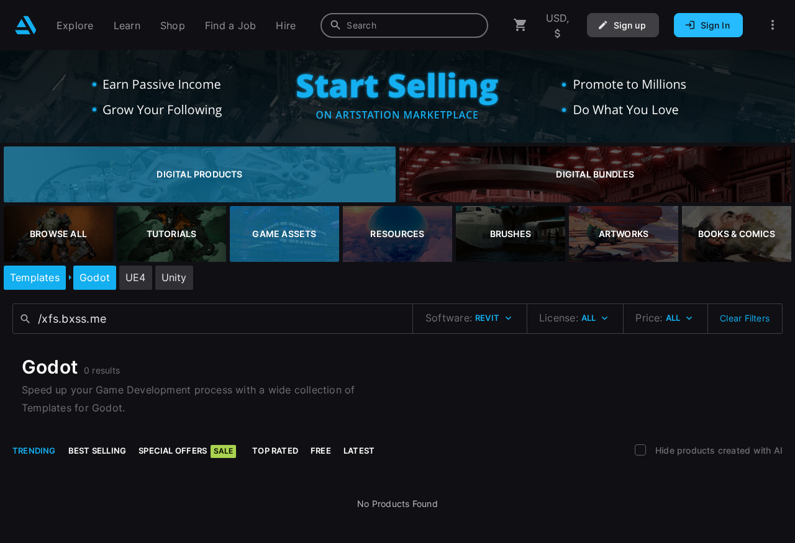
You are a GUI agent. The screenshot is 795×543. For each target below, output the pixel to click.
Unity (174, 277)
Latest (359, 450)
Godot (95, 277)
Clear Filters (745, 318)
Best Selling (97, 450)
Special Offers (186, 450)
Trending (34, 450)
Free (321, 450)
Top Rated (275, 450)
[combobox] (404, 25)
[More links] (772, 25)
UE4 (135, 277)
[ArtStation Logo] (26, 25)
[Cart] (520, 25)
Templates (35, 277)
